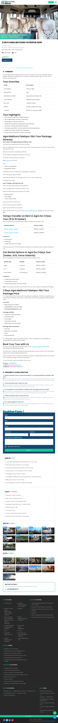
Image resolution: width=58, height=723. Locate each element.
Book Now (6, 60)
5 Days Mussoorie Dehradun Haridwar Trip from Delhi (19, 468)
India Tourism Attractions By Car (14, 498)
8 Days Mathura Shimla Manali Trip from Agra (15, 655)
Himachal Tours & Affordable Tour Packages (17, 516)
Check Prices (28, 716)
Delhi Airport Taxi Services (46, 691)
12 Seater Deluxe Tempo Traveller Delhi (12, 49)
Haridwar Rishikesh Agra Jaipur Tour (13, 657)
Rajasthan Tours (8, 691)
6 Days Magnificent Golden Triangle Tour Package (19, 482)
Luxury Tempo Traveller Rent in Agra (47, 711)
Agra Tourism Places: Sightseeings (21, 627)
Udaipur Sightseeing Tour (23, 639)
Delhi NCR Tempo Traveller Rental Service (47, 699)
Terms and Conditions (13, 446)
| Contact (35, 719)
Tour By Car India (10, 68)
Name (6, 415)
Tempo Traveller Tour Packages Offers (16, 501)
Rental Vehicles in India (12, 507)
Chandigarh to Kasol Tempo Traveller (15, 474)
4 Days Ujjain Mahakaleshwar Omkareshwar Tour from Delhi (21, 462)
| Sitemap (40, 719)
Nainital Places (7, 603)
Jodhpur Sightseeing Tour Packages (8, 639)
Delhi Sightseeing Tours (9, 693)
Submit (28, 450)
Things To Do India (21, 693)
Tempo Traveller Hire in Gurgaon (47, 703)
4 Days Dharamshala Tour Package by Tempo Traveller (15, 660)
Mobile (6, 426)
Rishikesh (20, 608)
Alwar (5, 630)
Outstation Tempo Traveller (13, 495)
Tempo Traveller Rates (9, 695)
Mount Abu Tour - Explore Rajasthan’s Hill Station (22, 634)
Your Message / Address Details (13, 437)
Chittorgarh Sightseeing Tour (8, 633)
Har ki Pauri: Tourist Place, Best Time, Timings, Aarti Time (42, 609)
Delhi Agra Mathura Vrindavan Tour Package (17, 465)
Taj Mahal (33, 613)
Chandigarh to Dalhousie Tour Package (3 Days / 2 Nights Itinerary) (23, 476)
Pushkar (20, 630)
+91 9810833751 (13, 363)
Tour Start (8, 432)
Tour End (32, 432)
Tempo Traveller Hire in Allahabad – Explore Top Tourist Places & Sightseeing (9, 620)
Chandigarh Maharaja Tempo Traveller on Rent (18, 504)
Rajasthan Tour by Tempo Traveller (12, 653)
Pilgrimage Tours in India (20, 691)
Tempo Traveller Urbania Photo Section (16, 513)
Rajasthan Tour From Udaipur (11, 649)
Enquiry (51, 2)
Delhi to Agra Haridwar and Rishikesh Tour (14, 651)
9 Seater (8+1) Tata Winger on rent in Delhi (41, 607)
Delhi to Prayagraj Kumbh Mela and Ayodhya (42, 615)
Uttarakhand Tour (31, 691)
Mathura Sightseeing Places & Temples (22, 618)
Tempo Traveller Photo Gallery (47, 694)
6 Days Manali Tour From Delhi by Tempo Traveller (19, 471)
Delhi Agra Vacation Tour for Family (15, 480)
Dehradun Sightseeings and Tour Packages (22, 604)
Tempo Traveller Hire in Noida (47, 707)
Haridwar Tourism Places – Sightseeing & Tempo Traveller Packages (8, 612)
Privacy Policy (49, 697)
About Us (42, 697)
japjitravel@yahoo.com (14, 365)
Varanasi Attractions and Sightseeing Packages (9, 627)
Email (6, 420)
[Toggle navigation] (56, 2)
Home (2, 68)
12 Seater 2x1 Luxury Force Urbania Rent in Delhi (42, 617)
